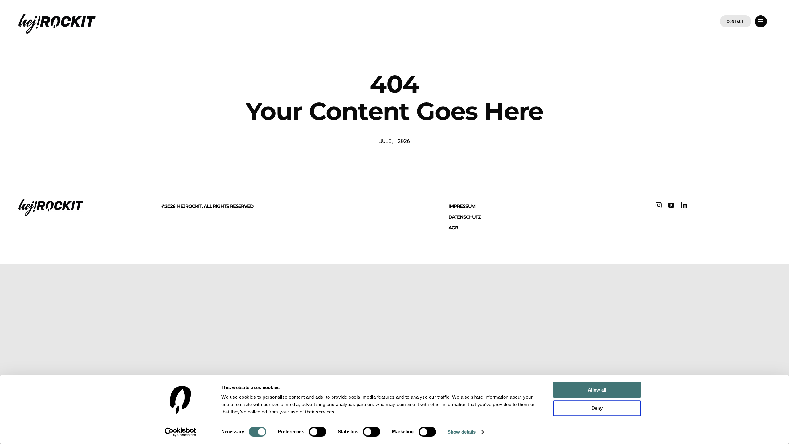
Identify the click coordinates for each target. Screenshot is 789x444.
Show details (462, 431)
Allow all (597, 390)
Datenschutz (464, 217)
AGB (453, 228)
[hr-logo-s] (57, 16)
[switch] (317, 432)
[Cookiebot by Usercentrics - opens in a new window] (180, 432)
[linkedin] (684, 205)
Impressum (462, 206)
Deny (597, 408)
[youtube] (671, 205)
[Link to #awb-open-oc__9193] (761, 21)
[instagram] (659, 205)
